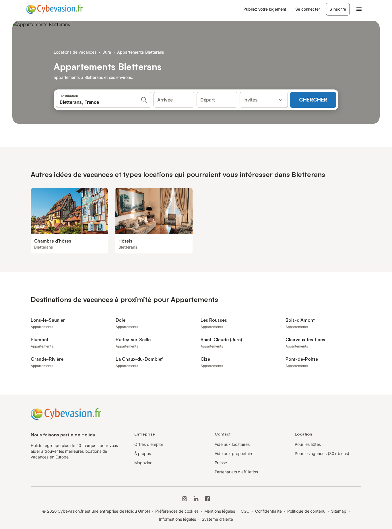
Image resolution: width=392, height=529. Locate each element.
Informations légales (177, 519)
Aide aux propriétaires (235, 453)
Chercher (313, 100)
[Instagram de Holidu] (184, 498)
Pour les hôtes (308, 444)
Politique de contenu (306, 511)
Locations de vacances (75, 52)
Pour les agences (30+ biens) (322, 453)
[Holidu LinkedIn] (196, 498)
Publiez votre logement (264, 9)
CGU (245, 511)
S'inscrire (337, 9)
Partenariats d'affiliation (236, 471)
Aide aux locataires (232, 444)
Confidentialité (268, 511)
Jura (107, 52)
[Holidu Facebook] (207, 498)
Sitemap (338, 511)
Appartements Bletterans (140, 52)
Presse (221, 462)
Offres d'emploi (148, 444)
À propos (142, 453)
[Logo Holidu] (54, 9)
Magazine (143, 462)
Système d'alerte (217, 519)
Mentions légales (219, 511)
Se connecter (307, 9)
